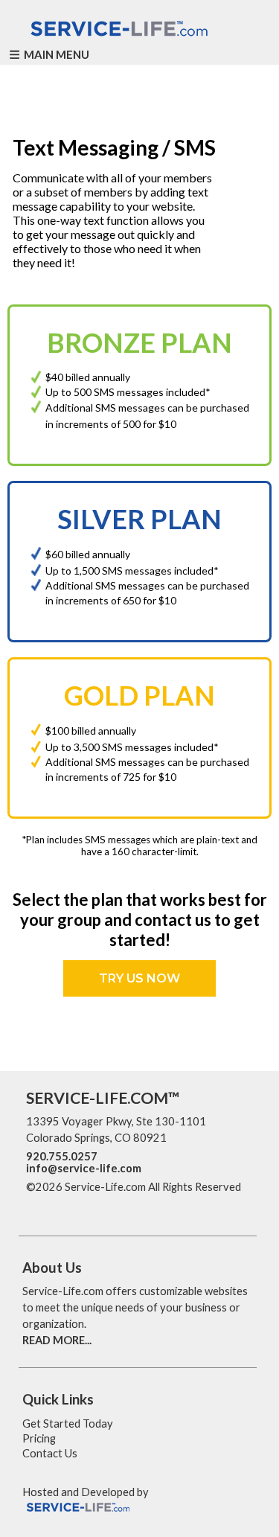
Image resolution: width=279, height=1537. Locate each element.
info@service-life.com (83, 1168)
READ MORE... (57, 1340)
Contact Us (49, 1453)
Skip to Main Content (88, 1203)
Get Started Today (67, 1423)
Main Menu (55, 54)
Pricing (39, 1438)
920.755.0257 (61, 1156)
